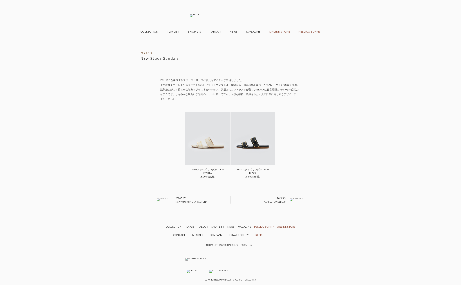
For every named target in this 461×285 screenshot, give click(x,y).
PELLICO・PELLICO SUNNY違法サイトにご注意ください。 (230, 245)
